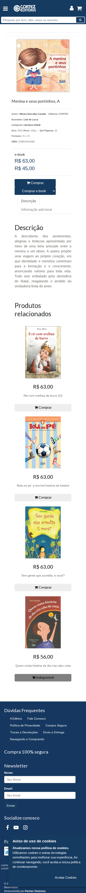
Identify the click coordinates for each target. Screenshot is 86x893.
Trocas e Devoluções (24, 732)
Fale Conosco (36, 718)
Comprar (37, 183)
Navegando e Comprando (27, 739)
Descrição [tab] (28, 201)
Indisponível (44, 677)
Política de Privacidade (25, 725)
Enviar (11, 805)
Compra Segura (56, 725)
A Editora (16, 718)
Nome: (8, 772)
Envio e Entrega (53, 732)
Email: (8, 788)
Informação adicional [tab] (36, 209)
